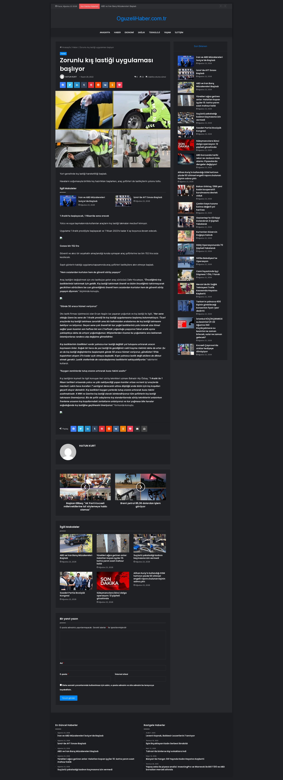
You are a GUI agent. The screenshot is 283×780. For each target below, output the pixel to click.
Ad (62, 663)
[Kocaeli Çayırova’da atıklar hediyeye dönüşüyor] (186, 349)
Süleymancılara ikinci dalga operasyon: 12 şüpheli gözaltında (112, 595)
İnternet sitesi (121, 674)
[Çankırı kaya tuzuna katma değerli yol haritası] (186, 207)
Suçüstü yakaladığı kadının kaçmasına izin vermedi (148, 557)
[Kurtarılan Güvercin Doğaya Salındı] (186, 235)
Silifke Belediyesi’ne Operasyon (206, 260)
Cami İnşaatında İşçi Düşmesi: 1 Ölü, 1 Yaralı (208, 273)
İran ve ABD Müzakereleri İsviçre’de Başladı (209, 59)
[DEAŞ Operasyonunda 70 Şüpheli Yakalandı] (186, 249)
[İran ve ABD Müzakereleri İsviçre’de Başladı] (68, 200)
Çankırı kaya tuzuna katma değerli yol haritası (207, 206)
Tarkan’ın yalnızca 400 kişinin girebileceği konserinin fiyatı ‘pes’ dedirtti (208, 306)
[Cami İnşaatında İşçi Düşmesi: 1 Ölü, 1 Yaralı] (186, 275)
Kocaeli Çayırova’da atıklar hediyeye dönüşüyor (207, 348)
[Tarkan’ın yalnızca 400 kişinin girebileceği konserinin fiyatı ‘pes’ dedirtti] (186, 305)
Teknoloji (154, 32)
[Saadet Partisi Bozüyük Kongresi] (76, 581)
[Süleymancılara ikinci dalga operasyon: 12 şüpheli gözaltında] (113, 581)
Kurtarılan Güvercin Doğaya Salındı (206, 233)
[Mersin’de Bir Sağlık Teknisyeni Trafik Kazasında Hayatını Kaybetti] (186, 288)
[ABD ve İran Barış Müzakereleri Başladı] (76, 543)
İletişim (179, 32)
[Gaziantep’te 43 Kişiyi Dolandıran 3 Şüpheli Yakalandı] (186, 221)
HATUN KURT (71, 77)
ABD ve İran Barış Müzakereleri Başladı (118, 6)
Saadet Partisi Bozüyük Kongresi (72, 594)
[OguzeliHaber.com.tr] (141, 18)
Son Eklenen (200, 46)
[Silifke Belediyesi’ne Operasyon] (186, 262)
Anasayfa (105, 32)
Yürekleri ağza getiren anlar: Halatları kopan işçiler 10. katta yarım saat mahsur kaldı (112, 559)
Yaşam (167, 32)
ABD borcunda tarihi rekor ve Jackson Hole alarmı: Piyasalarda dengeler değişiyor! (208, 160)
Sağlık (141, 32)
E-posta (64, 674)
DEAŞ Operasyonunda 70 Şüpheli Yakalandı (209, 247)
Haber (117, 32)
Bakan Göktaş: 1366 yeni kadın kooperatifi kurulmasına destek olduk (209, 191)
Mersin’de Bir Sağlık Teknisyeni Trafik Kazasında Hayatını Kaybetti (206, 289)
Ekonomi (129, 32)
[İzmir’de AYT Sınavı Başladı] (123, 200)
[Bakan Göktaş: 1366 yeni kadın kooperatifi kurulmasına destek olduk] (186, 190)
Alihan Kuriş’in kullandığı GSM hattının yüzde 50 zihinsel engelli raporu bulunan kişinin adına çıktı (149, 577)
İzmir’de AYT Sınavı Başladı (148, 197)
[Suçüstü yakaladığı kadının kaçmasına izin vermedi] (150, 543)
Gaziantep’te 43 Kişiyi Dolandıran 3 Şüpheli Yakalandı (208, 220)
